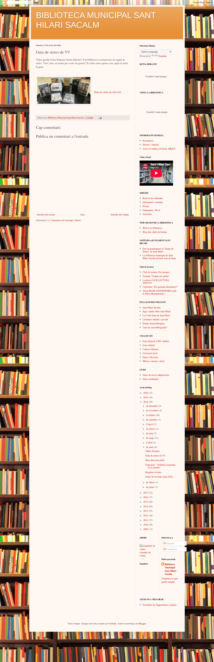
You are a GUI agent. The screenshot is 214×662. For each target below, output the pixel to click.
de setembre (152, 419)
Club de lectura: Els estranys (156, 272)
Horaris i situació (151, 144)
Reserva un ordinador (153, 198)
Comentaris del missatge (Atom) (65, 220)
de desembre (152, 405)
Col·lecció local (150, 353)
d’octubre (151, 415)
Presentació (148, 140)
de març (150, 447)
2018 (146, 401)
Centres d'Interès (150, 349)
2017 (146, 492)
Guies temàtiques (151, 379)
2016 (146, 497)
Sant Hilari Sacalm (151, 307)
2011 (146, 520)
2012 (146, 515)
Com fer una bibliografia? (155, 327)
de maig (150, 437)
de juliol (150, 428)
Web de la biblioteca (152, 227)
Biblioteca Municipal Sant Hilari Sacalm (170, 569)
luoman (112, 623)
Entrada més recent (46, 214)
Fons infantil (149, 345)
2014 (146, 506)
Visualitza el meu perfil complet (170, 580)
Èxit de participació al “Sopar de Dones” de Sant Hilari (158, 250)
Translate (162, 56)
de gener (150, 487)
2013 (146, 510)
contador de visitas (145, 554)
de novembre (152, 410)
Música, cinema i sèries (154, 361)
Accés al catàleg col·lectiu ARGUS (159, 148)
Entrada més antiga (120, 214)
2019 (146, 397)
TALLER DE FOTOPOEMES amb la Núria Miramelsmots (159, 292)
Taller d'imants (152, 451)
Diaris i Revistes (150, 357)
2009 (146, 529)
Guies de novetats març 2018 (159, 476)
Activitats (147, 214)
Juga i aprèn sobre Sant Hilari (157, 311)
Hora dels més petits (155, 460)
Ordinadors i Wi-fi (151, 210)
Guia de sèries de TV (155, 455)
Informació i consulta (153, 202)
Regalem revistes (153, 472)
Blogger (142, 623)
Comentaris (171, 549)
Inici (83, 214)
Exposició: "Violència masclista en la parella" (160, 466)
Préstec (146, 206)
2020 (146, 392)
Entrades (170, 543)
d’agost (150, 424)
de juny (150, 433)
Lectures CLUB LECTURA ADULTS (156, 281)
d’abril (149, 442)
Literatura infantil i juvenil (155, 319)
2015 (146, 501)
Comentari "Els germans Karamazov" (160, 286)
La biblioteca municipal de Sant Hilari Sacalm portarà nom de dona (159, 257)
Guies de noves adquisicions (156, 374)
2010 (146, 524)
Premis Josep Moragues (154, 323)
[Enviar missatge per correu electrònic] (100, 117)
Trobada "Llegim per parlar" (156, 276)
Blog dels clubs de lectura (155, 231)
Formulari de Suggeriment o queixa (159, 604)
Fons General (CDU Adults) (156, 341)
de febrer (150, 482)
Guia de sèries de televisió (107, 92)
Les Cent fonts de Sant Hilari (156, 315)
